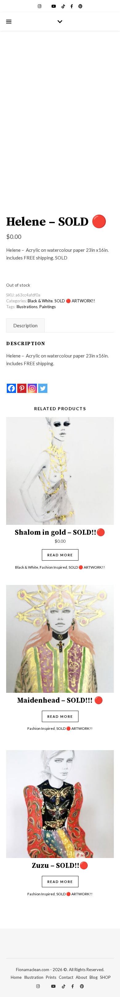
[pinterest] (80, 6)
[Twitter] (42, 388)
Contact (66, 977)
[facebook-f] (72, 6)
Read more (60, 555)
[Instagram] (32, 388)
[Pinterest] (21, 388)
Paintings (47, 306)
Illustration (33, 977)
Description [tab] (25, 325)
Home (16, 977)
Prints (51, 977)
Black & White (40, 300)
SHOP (105, 977)
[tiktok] (64, 6)
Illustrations (27, 306)
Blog (94, 977)
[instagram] (40, 6)
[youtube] (54, 6)
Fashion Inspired (53, 567)
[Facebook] (11, 388)
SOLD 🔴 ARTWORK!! (74, 300)
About (81, 977)
